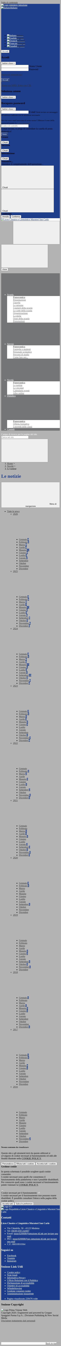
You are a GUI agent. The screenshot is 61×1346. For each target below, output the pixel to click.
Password (33, 69)
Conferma (16, 217)
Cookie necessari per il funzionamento (19, 1193)
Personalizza (7, 1164)
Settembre (23, 560)
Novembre (24, 566)
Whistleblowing (14, 1288)
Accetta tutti (46, 1164)
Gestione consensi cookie (19, 1291)
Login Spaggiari (23, 123)
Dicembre (23, 568)
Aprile (23, 547)
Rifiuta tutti (25, 1164)
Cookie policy (13, 1272)
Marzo (23, 544)
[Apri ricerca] (36, 232)
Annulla (5, 217)
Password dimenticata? (12, 74)
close (4, 269)
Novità (10, 466)
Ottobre (22, 563)
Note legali (12, 1275)
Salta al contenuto (9, 2)
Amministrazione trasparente (20, 1293)
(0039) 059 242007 (20, 1231)
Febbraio (24, 542)
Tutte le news (13, 511)
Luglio (23, 555)
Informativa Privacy (16, 1277)
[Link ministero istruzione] (14, 5)
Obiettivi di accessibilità (18, 1285)
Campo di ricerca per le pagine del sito (19, 434)
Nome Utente (35, 66)
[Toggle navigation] (24, 256)
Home (10, 463)
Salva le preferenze (24, 1204)
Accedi (5, 51)
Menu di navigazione (41, 505)
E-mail (32, 112)
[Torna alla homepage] (30, 219)
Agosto (23, 558)
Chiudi (5, 142)
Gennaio (24, 539)
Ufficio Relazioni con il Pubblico (22, 1280)
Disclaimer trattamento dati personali (18, 1320)
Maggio (24, 550)
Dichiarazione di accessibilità (20, 1283)
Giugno (23, 552)
